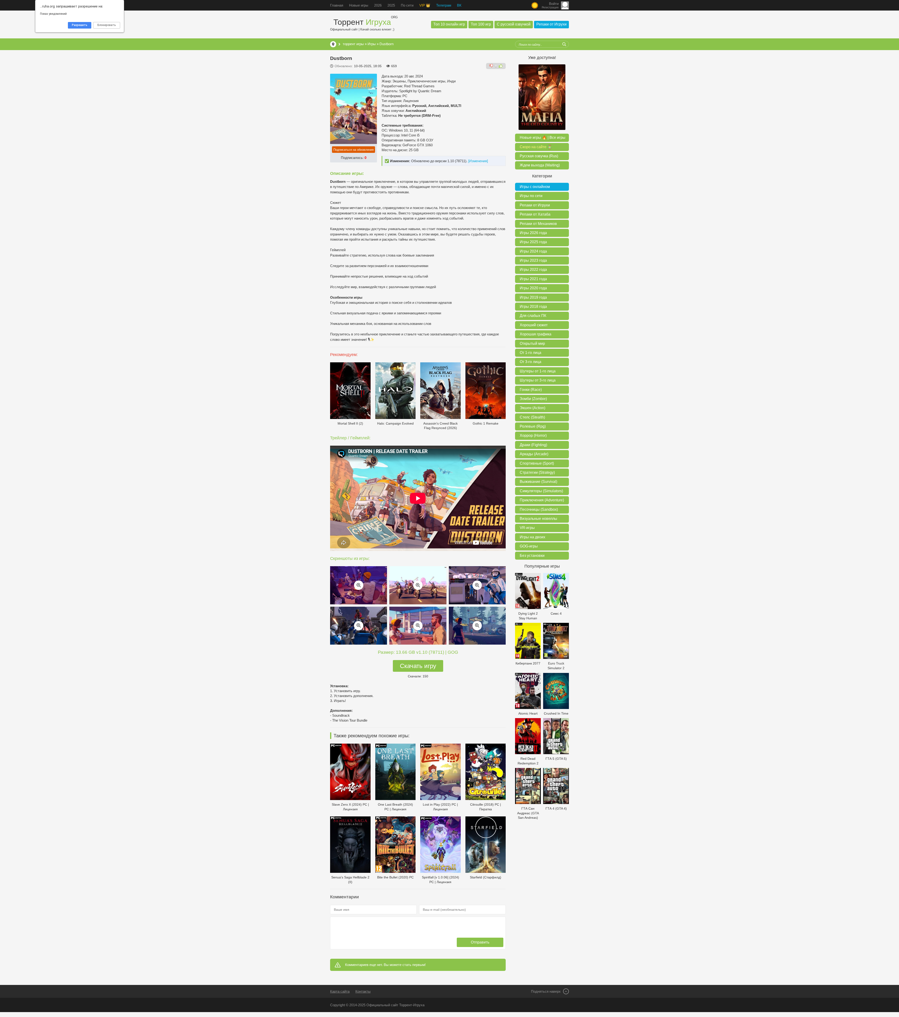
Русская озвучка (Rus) (539, 156)
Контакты (363, 991)
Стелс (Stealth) (532, 417)
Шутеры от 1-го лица (538, 371)
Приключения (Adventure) (542, 500)
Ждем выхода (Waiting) (540, 165)
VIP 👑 (424, 5)
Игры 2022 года (533, 270)
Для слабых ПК (533, 316)
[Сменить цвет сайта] (534, 5)
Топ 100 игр (481, 24)
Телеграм (443, 5)
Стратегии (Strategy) (537, 472)
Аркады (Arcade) (534, 454)
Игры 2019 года (533, 297)
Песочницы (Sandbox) (539, 509)
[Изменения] (478, 161)
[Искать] (564, 44)
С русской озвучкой (514, 24)
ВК (459, 5)
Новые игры (358, 5)
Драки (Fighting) (533, 445)
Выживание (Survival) (538, 482)
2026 (378, 5)
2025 (391, 5)
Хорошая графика (535, 334)
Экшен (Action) (532, 408)
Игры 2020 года (533, 288)
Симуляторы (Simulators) (541, 491)
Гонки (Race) (531, 390)
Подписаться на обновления (353, 149)
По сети (407, 5)
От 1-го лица (530, 353)
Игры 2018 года (533, 306)
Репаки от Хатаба (535, 214)
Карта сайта (340, 991)
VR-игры (527, 528)
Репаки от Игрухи (551, 24)
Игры (372, 44)
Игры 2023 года (533, 260)
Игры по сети (531, 196)
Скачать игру (418, 665)
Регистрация (550, 7)
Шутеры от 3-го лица (538, 380)
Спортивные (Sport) (537, 463)
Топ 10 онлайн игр (449, 24)
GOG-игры (529, 546)
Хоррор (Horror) (533, 435)
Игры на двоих (532, 537)
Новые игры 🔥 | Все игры (542, 138)
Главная (336, 5)
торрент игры (353, 44)
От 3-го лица (530, 362)
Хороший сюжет (534, 325)
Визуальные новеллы (538, 519)
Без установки (532, 556)
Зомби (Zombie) (533, 399)
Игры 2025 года (533, 242)
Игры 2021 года (533, 279)
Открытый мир (532, 343)
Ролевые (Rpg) (533, 426)
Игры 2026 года (533, 233)
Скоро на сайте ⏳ (536, 147)
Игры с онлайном (535, 187)
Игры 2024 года (533, 251)
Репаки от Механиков (538, 224)
